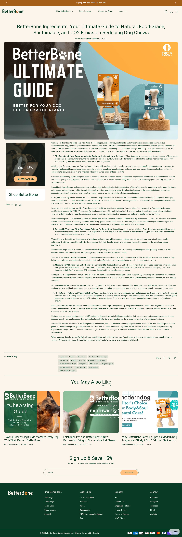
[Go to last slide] (6, 3)
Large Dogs (49, 506)
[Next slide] (175, 3)
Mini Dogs (48, 497)
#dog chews (94, 364)
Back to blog (12, 357)
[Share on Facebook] (13, 205)
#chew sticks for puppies (96, 360)
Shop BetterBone (63, 11)
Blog (81, 518)
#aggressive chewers (67, 357)
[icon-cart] (177, 11)
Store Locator (50, 510)
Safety (82, 506)
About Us (83, 502)
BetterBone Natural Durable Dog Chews (64, 533)
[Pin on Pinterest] (21, 205)
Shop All (47, 514)
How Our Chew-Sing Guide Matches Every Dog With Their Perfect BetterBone (31, 438)
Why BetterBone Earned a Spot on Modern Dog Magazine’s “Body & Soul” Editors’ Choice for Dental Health (149, 438)
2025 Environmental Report (91, 514)
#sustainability (81, 367)
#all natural (82, 357)
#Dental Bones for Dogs (68, 364)
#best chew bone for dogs (98, 357)
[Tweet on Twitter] (17, 205)
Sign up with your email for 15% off (91, 3)
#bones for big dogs (78, 360)
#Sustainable (93, 367)
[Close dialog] (177, 490)
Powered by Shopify (90, 533)
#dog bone (83, 364)
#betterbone (64, 360)
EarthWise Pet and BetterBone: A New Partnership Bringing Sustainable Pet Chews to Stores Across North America (91, 438)
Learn (121, 11)
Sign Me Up (161, 519)
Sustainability (85, 510)
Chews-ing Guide (87, 497)
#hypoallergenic (107, 364)
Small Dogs (49, 502)
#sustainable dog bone (67, 371)
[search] (166, 11)
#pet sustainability (66, 367)
